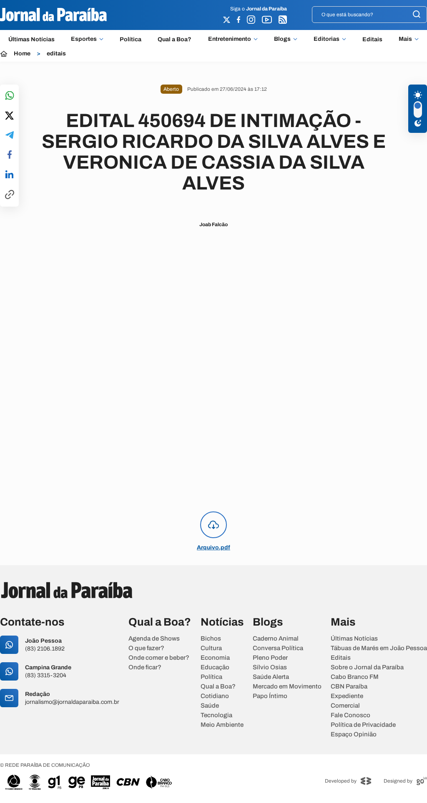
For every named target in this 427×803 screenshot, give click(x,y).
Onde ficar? (144, 667)
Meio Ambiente (222, 725)
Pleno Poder (270, 658)
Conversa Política (278, 648)
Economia (215, 658)
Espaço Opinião (354, 734)
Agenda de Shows (154, 639)
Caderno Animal (276, 639)
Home (22, 54)
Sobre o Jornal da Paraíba (367, 667)
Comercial (345, 706)
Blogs (282, 39)
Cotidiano (215, 696)
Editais (372, 39)
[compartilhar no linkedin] (9, 175)
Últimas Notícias (31, 39)
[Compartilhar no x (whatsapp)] (9, 116)
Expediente (347, 696)
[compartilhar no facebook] (10, 155)
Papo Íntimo (270, 696)
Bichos (211, 639)
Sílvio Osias (270, 667)
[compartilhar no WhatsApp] (9, 96)
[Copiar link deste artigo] (9, 195)
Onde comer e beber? (158, 658)
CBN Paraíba (349, 686)
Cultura (211, 648)
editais (56, 54)
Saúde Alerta (271, 677)
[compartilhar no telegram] (9, 135)
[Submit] (416, 14)
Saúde (210, 706)
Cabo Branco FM (355, 677)
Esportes (84, 39)
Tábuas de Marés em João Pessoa (379, 648)
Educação (215, 667)
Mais (405, 39)
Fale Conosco (350, 715)
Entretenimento (229, 39)
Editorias (326, 39)
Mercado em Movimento (287, 686)
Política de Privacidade (363, 725)
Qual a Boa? (174, 39)
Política (130, 39)
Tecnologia (216, 715)
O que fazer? (146, 648)
